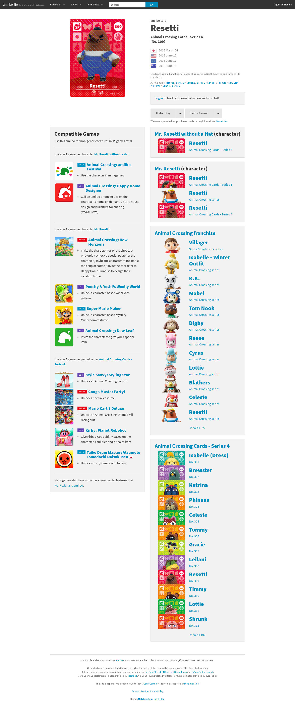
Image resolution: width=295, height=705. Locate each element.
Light (156, 698)
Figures (170, 82)
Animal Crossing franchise (185, 233)
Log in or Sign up (283, 4)
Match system (145, 698)
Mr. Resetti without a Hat (111, 154)
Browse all (55, 4)
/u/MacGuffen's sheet (202, 671)
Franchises (93, 4)
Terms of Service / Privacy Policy (148, 691)
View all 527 (197, 428)
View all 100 (197, 635)
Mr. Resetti (101, 229)
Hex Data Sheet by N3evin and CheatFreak (166, 671)
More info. (221, 121)
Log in (159, 98)
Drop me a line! (191, 683)
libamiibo (132, 675)
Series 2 (190, 82)
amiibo (119, 660)
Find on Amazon (199, 113)
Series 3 (201, 82)
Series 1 (180, 82)
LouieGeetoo (150, 683)
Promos (222, 82)
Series (74, 4)
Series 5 (176, 85)
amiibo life (23, 4)
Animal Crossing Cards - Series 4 (177, 36)
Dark (163, 698)
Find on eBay (163, 113)
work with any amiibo (68, 485)
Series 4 (211, 82)
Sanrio (166, 85)
